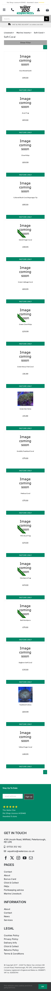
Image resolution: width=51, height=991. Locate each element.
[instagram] (18, 858)
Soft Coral (38, 33)
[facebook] (6, 858)
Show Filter (25, 42)
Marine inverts (23, 33)
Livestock (8, 33)
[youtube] (24, 858)
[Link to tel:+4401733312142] (12, 9)
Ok (42, 986)
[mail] (31, 858)
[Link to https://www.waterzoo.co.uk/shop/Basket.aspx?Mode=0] (47, 10)
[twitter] (12, 858)
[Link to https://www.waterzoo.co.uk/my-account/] (38, 9)
